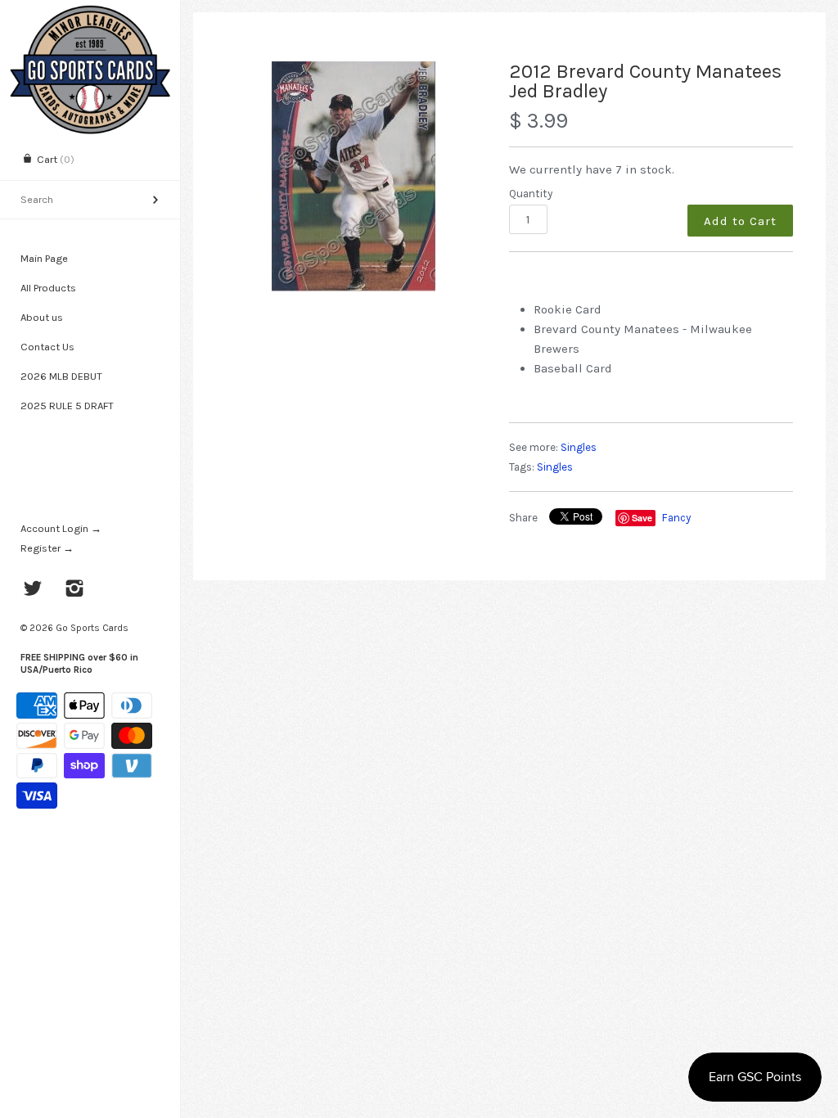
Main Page (44, 258)
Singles (579, 447)
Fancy (676, 518)
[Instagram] (75, 590)
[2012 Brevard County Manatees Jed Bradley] (353, 176)
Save (642, 518)
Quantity (530, 193)
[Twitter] (33, 590)
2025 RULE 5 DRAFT (67, 405)
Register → (47, 548)
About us (41, 317)
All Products (48, 288)
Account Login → (60, 528)
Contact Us (47, 346)
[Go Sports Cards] (90, 14)
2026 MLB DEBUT (61, 376)
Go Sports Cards (92, 627)
